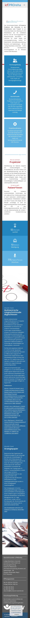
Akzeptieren (16, 614)
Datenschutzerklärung (17, 612)
